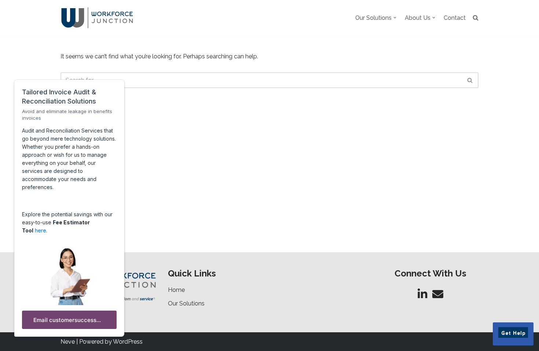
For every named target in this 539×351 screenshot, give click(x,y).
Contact (455, 17)
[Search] (470, 80)
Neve (67, 341)
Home (176, 289)
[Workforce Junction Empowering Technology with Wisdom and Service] (97, 18)
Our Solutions (186, 303)
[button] (394, 17)
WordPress (128, 341)
